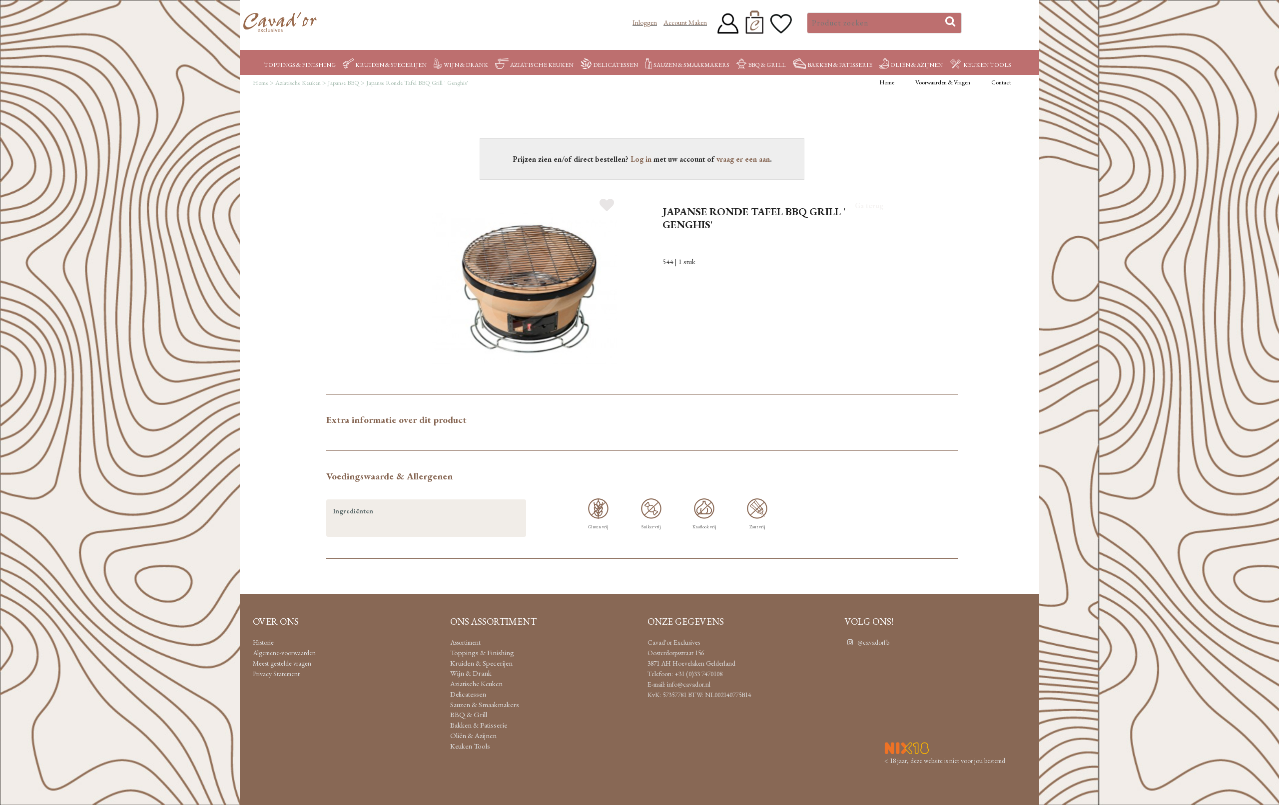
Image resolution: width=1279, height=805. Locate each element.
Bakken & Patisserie (839, 65)
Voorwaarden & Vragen (942, 82)
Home (260, 82)
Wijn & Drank (466, 65)
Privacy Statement (276, 673)
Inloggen (645, 22)
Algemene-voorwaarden (284, 652)
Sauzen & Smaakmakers (691, 65)
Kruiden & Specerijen (391, 65)
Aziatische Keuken (542, 65)
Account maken (685, 22)
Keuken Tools (987, 65)
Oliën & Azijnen (916, 65)
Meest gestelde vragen (282, 663)
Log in (641, 159)
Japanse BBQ (343, 82)
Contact (1001, 82)
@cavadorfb (872, 642)
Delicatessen (615, 65)
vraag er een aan (743, 159)
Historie (263, 642)
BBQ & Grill (767, 65)
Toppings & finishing (300, 65)
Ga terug (869, 205)
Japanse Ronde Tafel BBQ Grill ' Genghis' (417, 82)
